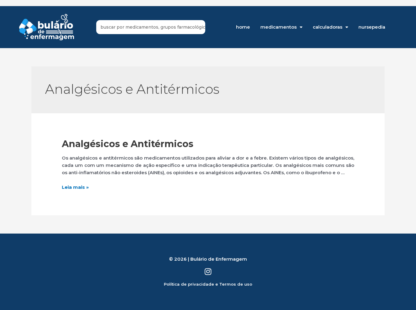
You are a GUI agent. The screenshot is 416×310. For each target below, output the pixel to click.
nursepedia (371, 27)
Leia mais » (75, 187)
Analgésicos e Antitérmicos (127, 144)
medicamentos (278, 27)
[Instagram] (208, 271)
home (243, 27)
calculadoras (327, 27)
